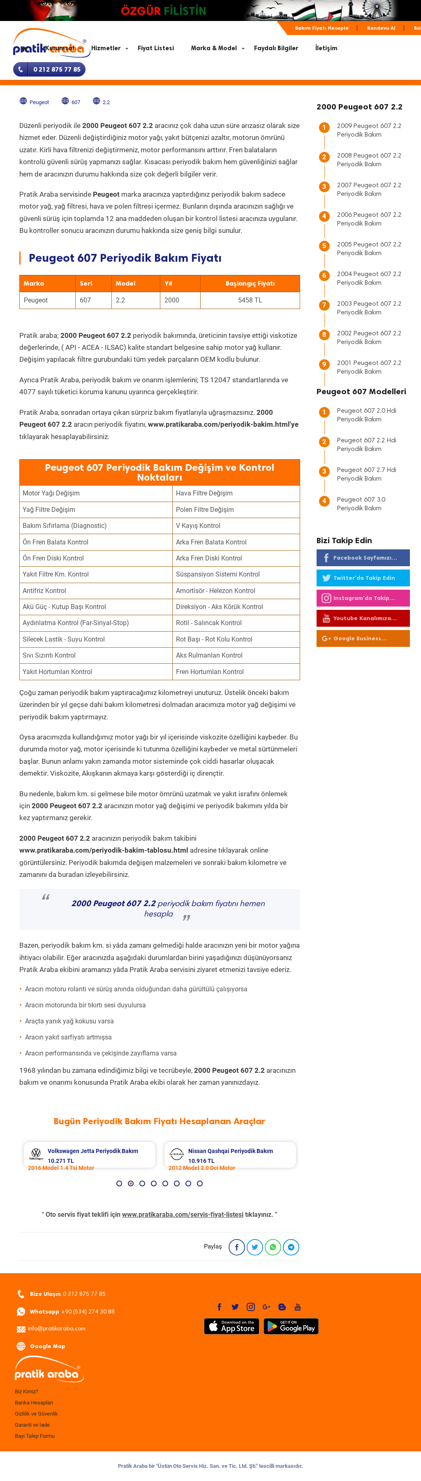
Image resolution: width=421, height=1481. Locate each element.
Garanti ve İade (32, 1425)
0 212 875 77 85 (68, 1293)
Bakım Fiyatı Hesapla (322, 28)
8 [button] (200, 1183)
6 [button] (177, 1183)
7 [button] (188, 1183)
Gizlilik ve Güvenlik (36, 1414)
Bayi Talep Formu (35, 1436)
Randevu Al (381, 28)
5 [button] (165, 1183)
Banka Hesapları (34, 1403)
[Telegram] (291, 1247)
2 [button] (131, 1183)
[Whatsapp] (273, 1247)
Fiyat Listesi (156, 48)
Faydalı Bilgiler (276, 48)
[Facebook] (237, 1247)
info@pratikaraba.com (57, 1329)
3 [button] (142, 1183)
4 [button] (154, 1183)
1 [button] (119, 1183)
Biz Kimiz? (26, 1391)
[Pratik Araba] (75, 1369)
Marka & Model (214, 48)
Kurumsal (59, 48)
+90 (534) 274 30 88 (72, 1311)
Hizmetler (105, 48)
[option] (89, 1154)
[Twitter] (255, 1247)
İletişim (326, 48)
